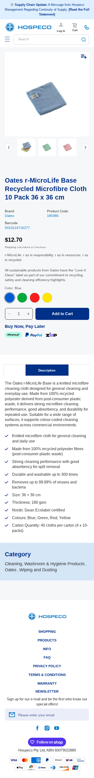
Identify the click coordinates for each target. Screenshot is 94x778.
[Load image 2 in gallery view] (26, 147)
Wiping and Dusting (38, 569)
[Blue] (9, 298)
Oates (9, 216)
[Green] (22, 298)
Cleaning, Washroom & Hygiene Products (45, 563)
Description (46, 370)
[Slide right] (85, 147)
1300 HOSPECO (87, 27)
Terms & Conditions (47, 675)
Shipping (10, 247)
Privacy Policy (47, 666)
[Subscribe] (12, 714)
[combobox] (51, 39)
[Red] (35, 298)
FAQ (47, 657)
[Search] (83, 39)
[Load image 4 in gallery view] (68, 147)
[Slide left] (9, 147)
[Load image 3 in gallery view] (47, 147)
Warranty (47, 683)
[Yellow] (47, 298)
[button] (7, 39)
